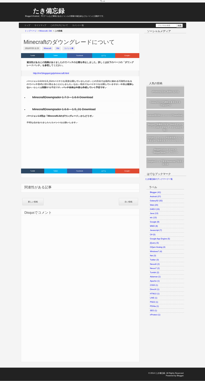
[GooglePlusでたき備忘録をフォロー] (168, 37)
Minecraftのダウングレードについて (69, 42)
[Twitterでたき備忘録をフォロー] (157, 37)
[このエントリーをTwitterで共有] (55, 55)
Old (57, 48)
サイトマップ (40, 25)
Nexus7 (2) (155, 268)
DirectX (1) (154, 289)
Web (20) (154, 205)
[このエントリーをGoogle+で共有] (127, 55)
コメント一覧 (78, 25)
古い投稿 (128, 202)
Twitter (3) (154, 260)
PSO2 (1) (154, 302)
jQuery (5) (154, 243)
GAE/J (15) (155, 209)
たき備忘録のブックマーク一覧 (159, 179)
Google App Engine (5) (160, 239)
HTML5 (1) (155, 293)
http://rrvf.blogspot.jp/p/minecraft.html (51, 73)
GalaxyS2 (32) (156, 200)
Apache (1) (155, 281)
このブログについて (59, 25)
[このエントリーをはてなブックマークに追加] (103, 55)
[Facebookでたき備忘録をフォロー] (163, 37)
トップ (27, 25)
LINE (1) (153, 298)
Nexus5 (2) (155, 264)
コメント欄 (68, 48)
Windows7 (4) (156, 251)
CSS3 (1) (154, 285)
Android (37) (155, 196)
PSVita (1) (154, 306)
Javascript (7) (156, 230)
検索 (179, 26)
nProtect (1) (155, 315)
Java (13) (154, 213)
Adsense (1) (155, 276)
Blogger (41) (155, 192)
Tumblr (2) (154, 272)
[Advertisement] (80, 146)
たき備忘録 (49, 10)
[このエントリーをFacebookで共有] (79, 55)
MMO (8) (154, 226)
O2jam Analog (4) (157, 247)
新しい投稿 (33, 202)
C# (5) (152, 234)
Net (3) (153, 255)
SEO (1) (153, 310)
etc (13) (153, 217)
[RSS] (173, 37)
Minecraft (47, 48)
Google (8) (154, 222)
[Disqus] (80, 250)
